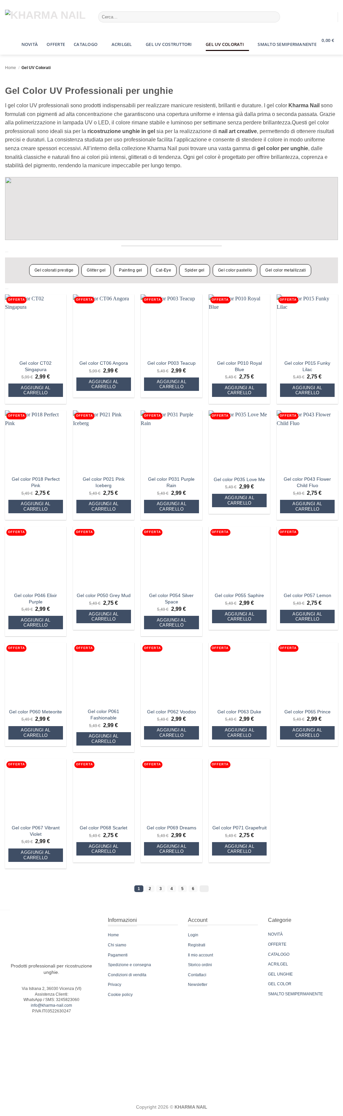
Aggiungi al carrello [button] (35, 390)
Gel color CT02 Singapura (35, 366)
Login (193, 935)
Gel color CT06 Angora (103, 363)
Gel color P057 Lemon (307, 595)
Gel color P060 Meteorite (35, 711)
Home (10, 67)
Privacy (114, 984)
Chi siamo (117, 945)
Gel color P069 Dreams (171, 827)
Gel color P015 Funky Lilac (307, 366)
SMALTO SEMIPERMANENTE (295, 994)
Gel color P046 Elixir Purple (35, 598)
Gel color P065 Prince (307, 711)
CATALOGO (278, 954)
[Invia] (273, 17)
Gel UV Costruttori (169, 44)
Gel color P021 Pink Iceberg (104, 482)
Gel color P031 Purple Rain (171, 482)
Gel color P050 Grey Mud (104, 595)
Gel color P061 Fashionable (103, 714)
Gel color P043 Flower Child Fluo (307, 482)
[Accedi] (329, 17)
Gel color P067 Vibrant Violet (36, 831)
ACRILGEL (278, 964)
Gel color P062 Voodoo (171, 711)
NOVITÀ (275, 934)
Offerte (56, 44)
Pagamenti (118, 955)
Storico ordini (200, 964)
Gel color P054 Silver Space (171, 598)
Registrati (196, 945)
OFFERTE (277, 944)
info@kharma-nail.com (51, 1005)
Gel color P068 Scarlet (103, 827)
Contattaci (197, 975)
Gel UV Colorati (225, 44)
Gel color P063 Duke (239, 711)
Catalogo (85, 44)
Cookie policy (120, 994)
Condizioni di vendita (127, 975)
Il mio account (200, 955)
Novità (29, 44)
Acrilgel (122, 44)
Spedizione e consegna (129, 964)
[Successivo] (204, 888)
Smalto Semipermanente (287, 44)
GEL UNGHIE (280, 974)
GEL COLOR (279, 984)
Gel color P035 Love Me (239, 479)
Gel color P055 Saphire (239, 595)
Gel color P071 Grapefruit (239, 827)
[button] (11, 39)
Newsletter (197, 984)
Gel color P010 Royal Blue (239, 366)
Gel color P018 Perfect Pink (36, 482)
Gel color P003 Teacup (171, 363)
